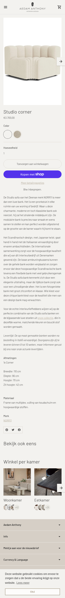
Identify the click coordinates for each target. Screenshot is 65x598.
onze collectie (45, 317)
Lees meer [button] (22, 582)
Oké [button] (32, 591)
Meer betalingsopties (32, 182)
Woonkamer (12, 500)
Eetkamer (42, 500)
